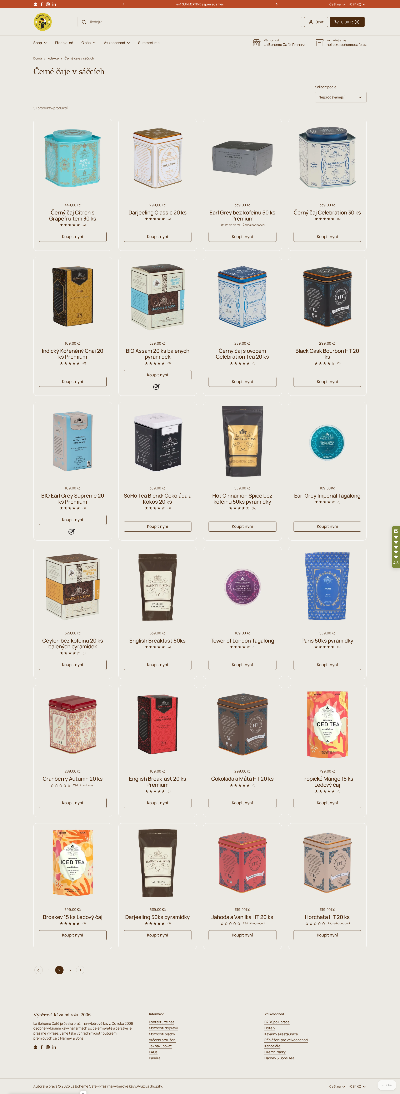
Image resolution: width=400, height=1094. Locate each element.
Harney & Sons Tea (279, 1058)
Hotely (269, 1028)
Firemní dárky (275, 1052)
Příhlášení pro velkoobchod (286, 1039)
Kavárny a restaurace (281, 1034)
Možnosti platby (162, 1034)
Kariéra (154, 1058)
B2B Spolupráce (277, 1022)
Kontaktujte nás (161, 1022)
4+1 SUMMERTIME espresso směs (200, 4)
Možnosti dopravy (163, 1028)
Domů (37, 58)
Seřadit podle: (326, 86)
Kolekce (53, 58)
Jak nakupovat (160, 1046)
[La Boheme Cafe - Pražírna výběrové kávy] (42, 22)
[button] (347, 22)
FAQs (153, 1052)
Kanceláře (272, 1046)
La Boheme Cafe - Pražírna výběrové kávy (103, 1086)
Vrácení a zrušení (162, 1039)
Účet (319, 22)
